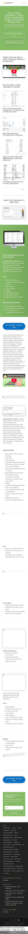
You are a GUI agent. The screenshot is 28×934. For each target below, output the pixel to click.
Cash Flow (19, 828)
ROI (23, 871)
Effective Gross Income (8, 835)
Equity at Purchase (18, 837)
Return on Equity (6, 871)
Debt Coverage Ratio (7, 832)
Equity (16, 835)
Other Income (6, 856)
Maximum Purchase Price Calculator (11, 849)
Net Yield (16, 852)
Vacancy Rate (6, 873)
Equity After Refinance (8, 837)
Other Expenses (16, 854)
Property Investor (17, 859)
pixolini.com (21, 924)
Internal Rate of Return (17, 844)
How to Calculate (7, 844)
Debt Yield (16, 832)
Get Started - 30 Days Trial (14, 326)
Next (23, 189)
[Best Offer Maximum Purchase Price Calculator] (14, 131)
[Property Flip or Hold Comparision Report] (13, 754)
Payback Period (14, 856)
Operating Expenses (7, 854)
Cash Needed (6, 830)
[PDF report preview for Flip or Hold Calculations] (14, 179)
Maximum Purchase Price (8, 847)
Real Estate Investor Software (9, 868)
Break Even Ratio (6, 828)
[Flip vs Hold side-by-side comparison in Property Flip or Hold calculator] (14, 106)
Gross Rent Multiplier (7, 842)
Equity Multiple (6, 840)
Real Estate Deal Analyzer (8, 863)
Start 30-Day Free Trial (14, 42)
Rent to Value (20, 868)
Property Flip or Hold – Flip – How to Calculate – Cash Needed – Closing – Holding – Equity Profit (14, 903)
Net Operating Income (8, 852)
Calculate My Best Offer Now (14, 35)
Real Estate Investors (19, 866)
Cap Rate (14, 828)
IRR (23, 844)
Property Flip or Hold (7, 859)
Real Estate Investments (8, 866)
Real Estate (17, 861)
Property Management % (8, 861)
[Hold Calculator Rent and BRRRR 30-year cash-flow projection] (14, 154)
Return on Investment (16, 871)
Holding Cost (16, 842)
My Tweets (5, 880)
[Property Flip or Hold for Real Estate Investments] (14, 396)
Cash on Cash (13, 830)
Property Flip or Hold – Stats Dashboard (15, 890)
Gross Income (14, 840)
